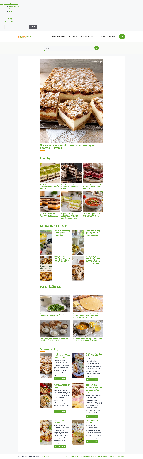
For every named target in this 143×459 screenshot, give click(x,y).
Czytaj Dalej (60, 379)
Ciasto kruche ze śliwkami (60, 421)
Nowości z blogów (58, 36)
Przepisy (72, 36)
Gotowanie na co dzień (106, 36)
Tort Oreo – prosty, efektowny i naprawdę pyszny (69, 186)
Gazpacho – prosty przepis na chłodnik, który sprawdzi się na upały (92, 215)
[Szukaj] (96, 48)
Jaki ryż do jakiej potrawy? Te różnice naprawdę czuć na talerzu (54, 339)
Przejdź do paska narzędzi (9, 4)
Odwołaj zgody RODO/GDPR (117, 456)
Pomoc (11, 11)
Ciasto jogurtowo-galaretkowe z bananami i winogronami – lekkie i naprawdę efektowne (70, 215)
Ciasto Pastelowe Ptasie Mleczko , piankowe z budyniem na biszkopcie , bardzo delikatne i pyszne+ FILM (94, 388)
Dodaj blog (104, 456)
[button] (122, 36)
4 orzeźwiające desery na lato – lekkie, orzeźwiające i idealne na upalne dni (62, 233)
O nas (66, 456)
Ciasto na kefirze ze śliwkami (93, 421)
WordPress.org (14, 6)
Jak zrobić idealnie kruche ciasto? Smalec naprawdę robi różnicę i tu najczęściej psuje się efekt (85, 315)
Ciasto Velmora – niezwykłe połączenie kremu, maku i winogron (50, 186)
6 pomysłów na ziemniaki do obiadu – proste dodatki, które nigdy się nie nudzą (62, 259)
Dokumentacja (14, 9)
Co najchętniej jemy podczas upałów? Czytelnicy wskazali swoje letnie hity (93, 233)
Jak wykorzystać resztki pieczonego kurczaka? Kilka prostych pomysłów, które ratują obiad (93, 260)
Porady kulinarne (87, 36)
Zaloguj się (8, 19)
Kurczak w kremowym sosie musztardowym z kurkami (62, 385)
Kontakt (71, 456)
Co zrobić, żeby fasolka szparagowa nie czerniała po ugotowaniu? (54, 314)
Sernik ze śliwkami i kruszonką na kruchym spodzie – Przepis (67, 146)
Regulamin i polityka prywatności (90, 456)
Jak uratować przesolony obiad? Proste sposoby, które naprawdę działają (87, 339)
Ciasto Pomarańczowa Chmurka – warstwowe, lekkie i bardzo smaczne (49, 215)
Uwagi (11, 14)
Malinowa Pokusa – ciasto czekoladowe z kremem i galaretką (92, 186)
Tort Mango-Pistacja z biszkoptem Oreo (94, 354)
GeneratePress (44, 456)
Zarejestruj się (9, 21)
